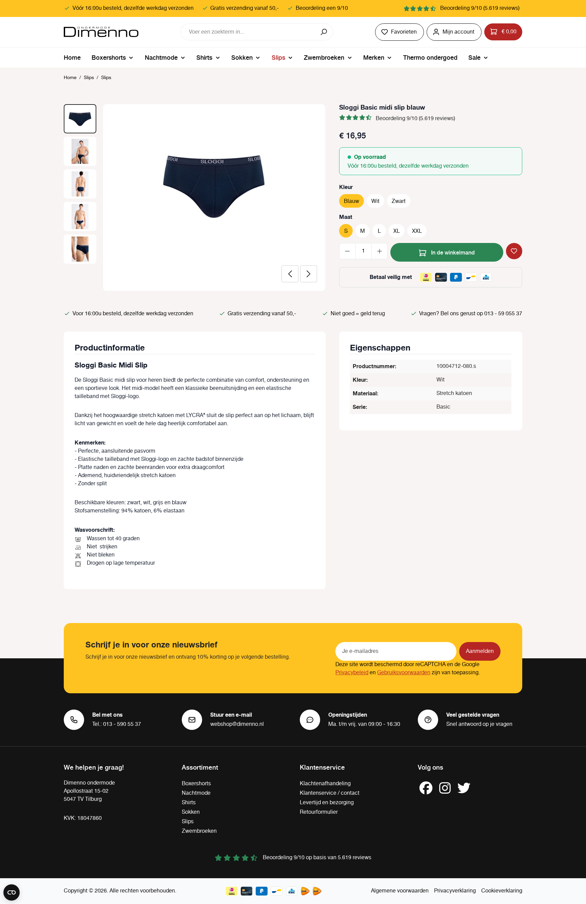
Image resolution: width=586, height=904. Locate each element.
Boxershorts (196, 783)
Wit (375, 201)
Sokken (191, 812)
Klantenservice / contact (329, 793)
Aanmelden (480, 651)
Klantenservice (322, 767)
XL (396, 231)
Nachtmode (196, 793)
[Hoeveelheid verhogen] (379, 251)
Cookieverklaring (501, 891)
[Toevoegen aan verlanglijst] (514, 251)
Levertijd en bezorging (327, 802)
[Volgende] (308, 273)
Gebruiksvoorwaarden (403, 672)
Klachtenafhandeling (325, 783)
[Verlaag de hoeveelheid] (347, 251)
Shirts (189, 802)
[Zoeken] (324, 31)
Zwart (399, 201)
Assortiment (200, 767)
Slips (188, 821)
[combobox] (248, 31)
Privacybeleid (351, 672)
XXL (417, 231)
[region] (194, 197)
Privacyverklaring (455, 891)
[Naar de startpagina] (101, 32)
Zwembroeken (199, 831)
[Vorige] (289, 273)
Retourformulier (319, 812)
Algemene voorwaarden (400, 891)
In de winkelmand (452, 252)
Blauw (351, 201)
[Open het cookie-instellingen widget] (11, 892)
